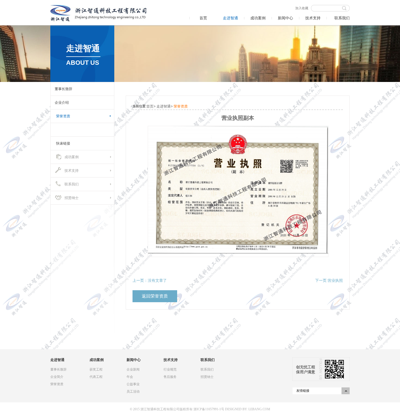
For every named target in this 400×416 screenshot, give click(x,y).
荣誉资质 (63, 116)
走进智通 (230, 18)
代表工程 (96, 377)
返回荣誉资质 (155, 296)
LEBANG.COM (259, 409)
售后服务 (170, 377)
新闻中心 (285, 18)
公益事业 (133, 384)
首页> (151, 106)
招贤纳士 (71, 198)
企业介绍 (62, 102)
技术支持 (313, 18)
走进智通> (164, 106)
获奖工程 (96, 369)
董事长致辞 (63, 89)
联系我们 (342, 18)
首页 (203, 18)
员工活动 (133, 391)
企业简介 (56, 377)
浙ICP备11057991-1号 (208, 409)
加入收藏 (301, 8)
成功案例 (258, 18)
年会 (130, 377)
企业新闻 (133, 369)
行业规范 (170, 369)
